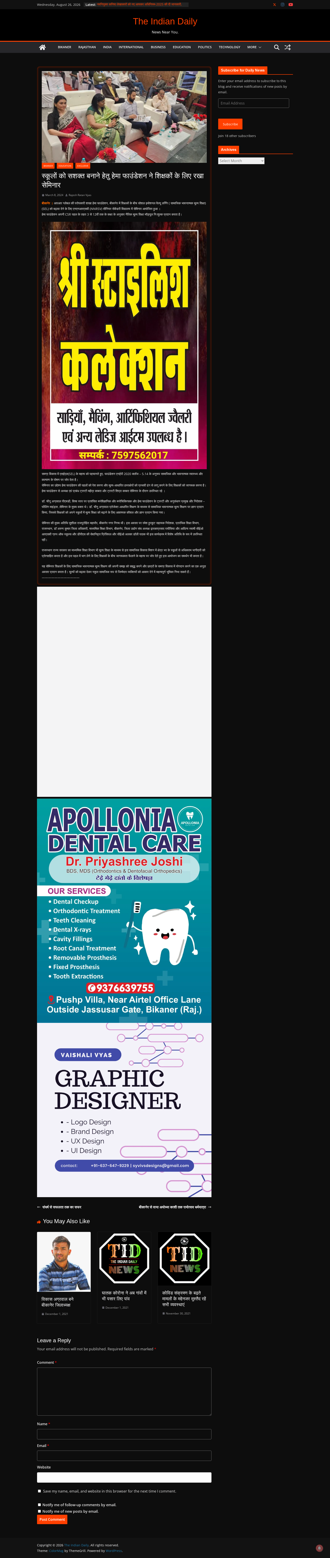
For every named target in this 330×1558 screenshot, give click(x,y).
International (131, 47)
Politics (205, 47)
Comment (47, 1362)
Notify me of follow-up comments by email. (79, 1504)
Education (182, 47)
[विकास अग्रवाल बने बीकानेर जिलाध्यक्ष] (64, 1235)
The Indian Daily (165, 21)
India (107, 47)
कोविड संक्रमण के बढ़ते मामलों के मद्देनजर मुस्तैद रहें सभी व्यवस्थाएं (184, 1298)
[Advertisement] (124, 692)
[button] (259, 47)
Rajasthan (87, 47)
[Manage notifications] (319, 1548)
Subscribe (230, 124)
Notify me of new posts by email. (70, 1511)
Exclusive (82, 165)
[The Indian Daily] (42, 47)
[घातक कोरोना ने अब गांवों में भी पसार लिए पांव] (124, 1235)
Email (43, 1445)
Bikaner (64, 47)
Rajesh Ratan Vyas (80, 195)
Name (43, 1423)
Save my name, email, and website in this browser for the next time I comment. (109, 1491)
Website (44, 1467)
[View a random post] (287, 47)
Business (158, 47)
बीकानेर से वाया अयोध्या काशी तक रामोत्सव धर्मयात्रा (172, 1207)
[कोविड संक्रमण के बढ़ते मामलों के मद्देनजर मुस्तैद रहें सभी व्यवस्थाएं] (184, 1235)
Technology (229, 47)
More (252, 47)
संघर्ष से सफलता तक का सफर (61, 1207)
